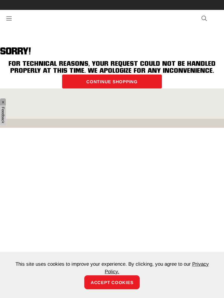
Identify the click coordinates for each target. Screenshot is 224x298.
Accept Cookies (112, 282)
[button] (204, 19)
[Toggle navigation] (9, 18)
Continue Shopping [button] (112, 81)
